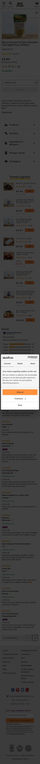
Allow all (20, 392)
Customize (19, 399)
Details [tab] (20, 363)
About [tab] (32, 363)
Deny (20, 405)
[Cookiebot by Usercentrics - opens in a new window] (28, 357)
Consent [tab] (7, 363)
